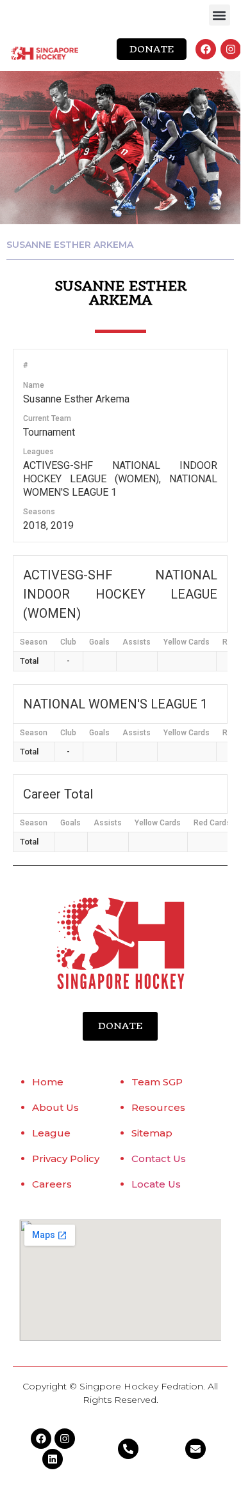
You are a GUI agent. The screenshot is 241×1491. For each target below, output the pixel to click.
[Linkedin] (52, 1459)
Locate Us (156, 1184)
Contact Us (158, 1158)
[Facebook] (205, 49)
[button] (219, 15)
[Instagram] (230, 49)
